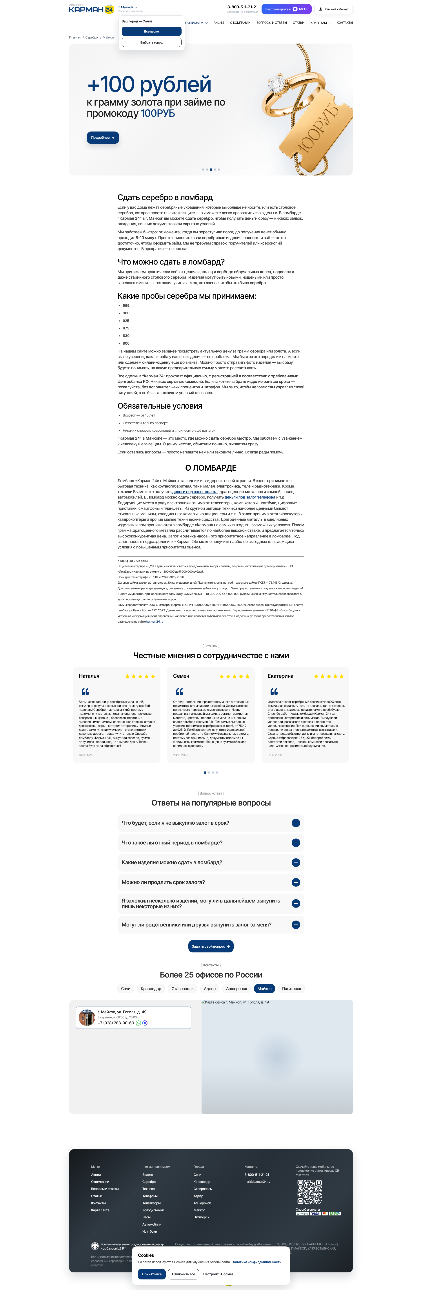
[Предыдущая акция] (80, 109)
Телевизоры (151, 1203)
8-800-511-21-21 (242, 7)
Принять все (152, 1274)
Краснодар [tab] (151, 988)
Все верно (151, 31)
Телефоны (150, 1196)
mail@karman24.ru (258, 1181)
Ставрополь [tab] (182, 988)
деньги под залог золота (195, 491)
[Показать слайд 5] (219, 169)
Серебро (91, 37)
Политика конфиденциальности (257, 1262)
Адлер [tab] (210, 988)
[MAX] (144, 1023)
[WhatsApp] (138, 1023)
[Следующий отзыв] (338, 718)
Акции (219, 22)
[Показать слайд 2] (207, 169)
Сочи (197, 1175)
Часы (146, 1217)
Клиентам (319, 23)
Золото (147, 1175)
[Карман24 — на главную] (91, 9)
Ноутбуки (149, 1231)
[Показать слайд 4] (215, 169)
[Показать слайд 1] (203, 169)
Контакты (345, 22)
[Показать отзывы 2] (209, 772)
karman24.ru (155, 621)
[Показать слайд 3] (211, 169)
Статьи (298, 22)
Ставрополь (203, 1189)
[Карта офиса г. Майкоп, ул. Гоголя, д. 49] (277, 1057)
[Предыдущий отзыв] (84, 718)
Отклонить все (183, 1274)
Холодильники (153, 1210)
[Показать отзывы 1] (205, 772)
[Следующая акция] (341, 109)
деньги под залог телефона (250, 497)
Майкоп (199, 1210)
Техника (148, 1189)
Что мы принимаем (187, 23)
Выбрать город (151, 42)
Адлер (198, 1196)
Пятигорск (201, 1217)
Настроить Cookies (218, 1274)
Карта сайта (100, 1210)
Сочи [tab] (125, 988)
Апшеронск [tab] (236, 988)
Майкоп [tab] (265, 988)
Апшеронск (202, 1203)
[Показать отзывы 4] (217, 772)
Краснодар (202, 1182)
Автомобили (151, 1224)
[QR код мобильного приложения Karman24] (310, 1192)
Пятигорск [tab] (291, 988)
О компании (240, 22)
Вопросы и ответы (272, 22)
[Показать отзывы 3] (213, 772)
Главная (74, 37)
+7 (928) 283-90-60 (116, 1023)
